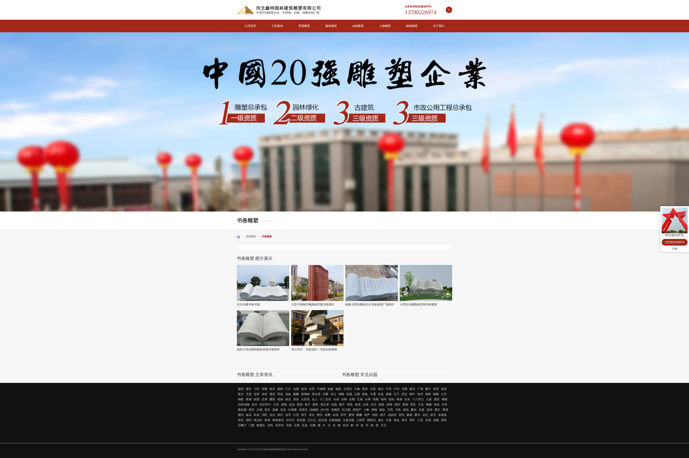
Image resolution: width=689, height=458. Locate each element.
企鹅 (352, 399)
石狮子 (242, 425)
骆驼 (315, 404)
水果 (368, 399)
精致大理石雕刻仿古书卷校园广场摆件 (369, 304)
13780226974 (675, 242)
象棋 (409, 414)
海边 (396, 420)
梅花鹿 (242, 409)
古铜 (259, 409)
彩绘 (391, 399)
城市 (397, 404)
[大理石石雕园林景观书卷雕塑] (426, 283)
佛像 (389, 394)
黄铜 (445, 409)
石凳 (297, 425)
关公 (333, 394)
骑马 (412, 388)
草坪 (343, 414)
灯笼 (296, 414)
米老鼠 (442, 414)
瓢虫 (414, 409)
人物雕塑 (385, 25)
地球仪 (303, 409)
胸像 (429, 404)
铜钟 (249, 420)
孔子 (396, 394)
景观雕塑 (304, 25)
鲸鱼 (381, 404)
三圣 (420, 420)
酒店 (272, 394)
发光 (254, 404)
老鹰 (328, 414)
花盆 (288, 394)
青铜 (405, 404)
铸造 (437, 404)
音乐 (267, 409)
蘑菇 (272, 399)
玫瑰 (349, 394)
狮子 (428, 388)
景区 (413, 404)
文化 (421, 404)
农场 (335, 414)
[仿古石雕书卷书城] (263, 283)
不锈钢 (321, 388)
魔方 (437, 409)
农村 (264, 394)
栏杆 (444, 404)
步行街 (324, 409)
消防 (264, 414)
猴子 (342, 404)
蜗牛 (412, 394)
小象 (366, 409)
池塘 (436, 420)
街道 (256, 414)
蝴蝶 (436, 394)
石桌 (305, 425)
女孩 (366, 404)
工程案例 (277, 25)
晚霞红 (261, 425)
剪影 (375, 414)
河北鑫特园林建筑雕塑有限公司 (274, 449)
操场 (406, 409)
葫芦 (367, 414)
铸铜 (389, 404)
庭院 (241, 388)
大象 (357, 388)
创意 (444, 388)
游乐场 (322, 420)
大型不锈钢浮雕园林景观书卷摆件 (312, 304)
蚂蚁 (241, 399)
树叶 (280, 414)
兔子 (307, 404)
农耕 (344, 399)
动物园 (314, 409)
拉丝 (272, 414)
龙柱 (425, 414)
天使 (249, 394)
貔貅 (359, 414)
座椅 (284, 404)
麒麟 (296, 394)
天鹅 (404, 388)
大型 (373, 388)
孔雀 (360, 399)
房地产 (357, 409)
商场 (300, 404)
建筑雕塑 (331, 25)
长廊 (428, 420)
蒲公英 (324, 404)
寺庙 (336, 399)
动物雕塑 (358, 25)
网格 (374, 409)
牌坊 (320, 414)
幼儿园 (346, 409)
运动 (292, 404)
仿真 (381, 394)
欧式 (272, 388)
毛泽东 (279, 425)
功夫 (407, 399)
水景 (312, 388)
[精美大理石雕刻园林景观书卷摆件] (263, 328)
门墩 (251, 425)
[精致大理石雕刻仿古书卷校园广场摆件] (371, 283)
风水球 (316, 394)
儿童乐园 (348, 420)
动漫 (334, 404)
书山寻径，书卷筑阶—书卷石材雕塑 (314, 349)
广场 (420, 388)
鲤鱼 (365, 394)
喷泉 (365, 388)
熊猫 (280, 399)
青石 (404, 420)
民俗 (280, 394)
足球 (264, 399)
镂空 (251, 409)
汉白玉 (312, 420)
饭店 (249, 414)
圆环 (241, 414)
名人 (315, 399)
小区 (256, 388)
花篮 (422, 409)
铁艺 (433, 414)
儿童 (429, 399)
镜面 (338, 388)
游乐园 (301, 420)
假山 (381, 388)
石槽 (312, 425)
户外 (396, 388)
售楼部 (335, 409)
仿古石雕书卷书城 (248, 304)
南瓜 (288, 399)
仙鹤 (296, 388)
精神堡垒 (278, 420)
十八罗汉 (418, 399)
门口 (288, 388)
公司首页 (250, 25)
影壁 (436, 388)
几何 (276, 404)
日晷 (389, 420)
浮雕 (264, 388)
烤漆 (399, 399)
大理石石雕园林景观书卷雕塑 (418, 304)
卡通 (373, 394)
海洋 (420, 394)
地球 (383, 399)
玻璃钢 (305, 394)
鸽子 (383, 414)
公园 (357, 394)
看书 (417, 414)
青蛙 (350, 404)
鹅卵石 (371, 420)
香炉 (412, 420)
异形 (296, 399)
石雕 (325, 394)
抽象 (330, 388)
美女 (312, 414)
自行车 (290, 420)
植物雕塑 (412, 25)
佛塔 (444, 420)
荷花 (345, 425)
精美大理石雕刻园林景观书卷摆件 (258, 349)
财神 (267, 420)
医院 (401, 414)
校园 (256, 399)
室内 (304, 388)
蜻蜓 (444, 399)
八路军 (360, 420)
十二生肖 (325, 399)
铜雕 (341, 394)
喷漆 (249, 399)
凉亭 (288, 414)
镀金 (382, 409)
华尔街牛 (265, 404)
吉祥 (256, 394)
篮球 (429, 409)
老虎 (358, 404)
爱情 (351, 414)
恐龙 (404, 394)
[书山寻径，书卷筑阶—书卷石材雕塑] (317, 328)
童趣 (275, 409)
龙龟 (270, 425)
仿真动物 (243, 404)
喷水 (241, 394)
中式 (389, 388)
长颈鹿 (292, 409)
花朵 (283, 409)
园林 (280, 388)
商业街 (258, 420)
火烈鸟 (305, 399)
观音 (437, 399)
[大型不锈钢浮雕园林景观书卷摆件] (317, 283)
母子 (304, 414)
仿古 (373, 404)
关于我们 (438, 25)
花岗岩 (392, 414)
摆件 (249, 388)
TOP (675, 248)
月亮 (390, 409)
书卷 (398, 409)
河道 (289, 425)
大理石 (347, 388)
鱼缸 (381, 420)
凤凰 (376, 399)
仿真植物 (335, 420)
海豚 (428, 394)
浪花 (241, 420)
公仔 (444, 394)
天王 (383, 425)
